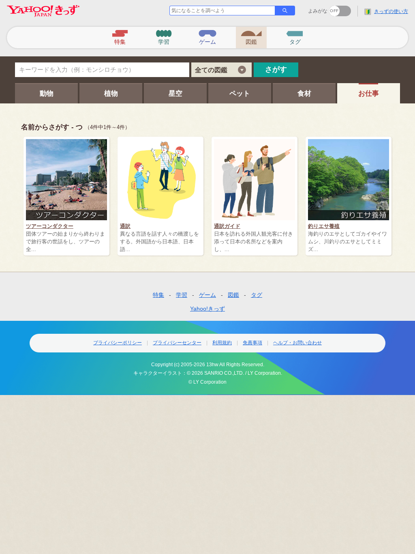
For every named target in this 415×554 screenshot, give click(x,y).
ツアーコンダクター (49, 226)
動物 (46, 93)
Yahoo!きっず (207, 308)
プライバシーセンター (177, 343)
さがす (276, 69)
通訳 (125, 226)
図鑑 (233, 295)
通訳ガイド (227, 226)
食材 (304, 93)
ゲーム (207, 295)
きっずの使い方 (391, 11)
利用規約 (222, 343)
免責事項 (252, 343)
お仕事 (368, 93)
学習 (181, 295)
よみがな (317, 11)
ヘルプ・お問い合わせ (297, 343)
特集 (158, 295)
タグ (256, 295)
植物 (111, 93)
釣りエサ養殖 (324, 226)
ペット (239, 93)
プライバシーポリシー (117, 343)
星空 (175, 93)
